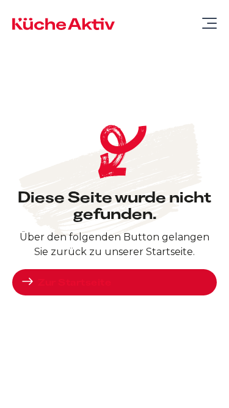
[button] (204, 23)
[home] (63, 23)
